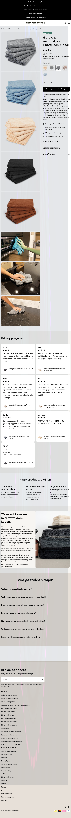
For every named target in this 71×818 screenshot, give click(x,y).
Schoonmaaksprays (7, 797)
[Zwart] (51, 68)
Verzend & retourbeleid (9, 764)
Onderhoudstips (6, 771)
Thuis (2, 29)
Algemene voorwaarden (33, 684)
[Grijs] (58, 68)
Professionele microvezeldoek (11, 731)
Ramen (3, 787)
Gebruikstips (5, 767)
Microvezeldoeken (7, 777)
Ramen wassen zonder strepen (11, 741)
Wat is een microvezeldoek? (10, 745)
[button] (47, 50)
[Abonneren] (42, 679)
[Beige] (45, 68)
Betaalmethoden (6, 754)
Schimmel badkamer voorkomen (11, 735)
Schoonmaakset (6, 794)
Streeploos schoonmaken (9, 738)
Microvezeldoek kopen (8, 718)
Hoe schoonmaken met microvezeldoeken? (15, 705)
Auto (2, 790)
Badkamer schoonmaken (9, 695)
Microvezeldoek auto (8, 715)
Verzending (59, 56)
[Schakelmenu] (2, 23)
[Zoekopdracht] (65, 23)
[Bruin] (65, 68)
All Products (11, 29)
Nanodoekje (5, 728)
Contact (4, 758)
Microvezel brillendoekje (9, 708)
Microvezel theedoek (8, 712)
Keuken (3, 784)
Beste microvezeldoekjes (9, 698)
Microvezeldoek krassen (9, 722)
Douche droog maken (8, 702)
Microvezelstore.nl (12, 810)
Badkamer (4, 780)
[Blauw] (45, 74)
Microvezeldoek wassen (9, 725)
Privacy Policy (5, 686)
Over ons (4, 800)
